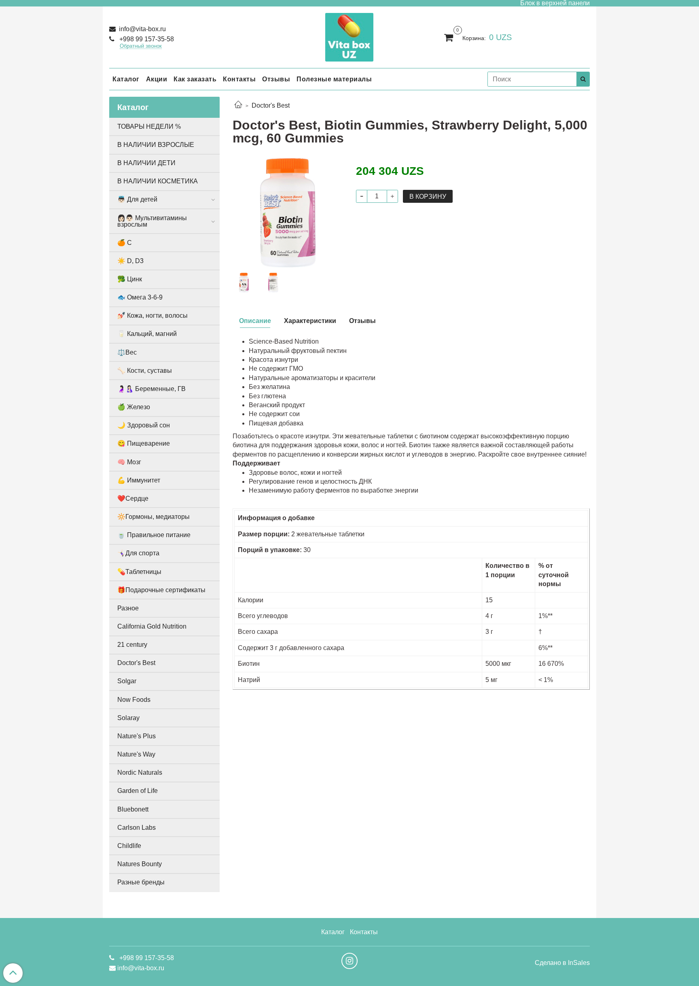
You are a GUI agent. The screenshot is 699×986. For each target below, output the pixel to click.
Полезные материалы (334, 79)
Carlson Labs (136, 827)
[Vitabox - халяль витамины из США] (349, 35)
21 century (132, 644)
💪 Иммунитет (138, 480)
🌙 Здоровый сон (143, 425)
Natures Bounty (139, 864)
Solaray (128, 717)
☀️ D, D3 (130, 260)
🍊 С (124, 242)
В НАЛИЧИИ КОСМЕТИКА (157, 181)
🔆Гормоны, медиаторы (153, 516)
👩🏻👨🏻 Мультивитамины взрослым (152, 221)
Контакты (239, 79)
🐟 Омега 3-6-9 (140, 297)
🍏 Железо (133, 407)
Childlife (129, 845)
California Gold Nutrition (151, 626)
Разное (128, 608)
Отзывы (276, 79)
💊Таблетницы (139, 571)
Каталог (126, 79)
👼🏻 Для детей (137, 199)
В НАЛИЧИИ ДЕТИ (146, 162)
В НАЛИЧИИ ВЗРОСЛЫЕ (155, 144)
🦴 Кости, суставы (144, 370)
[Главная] (238, 105)
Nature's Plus (136, 736)
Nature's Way (136, 754)
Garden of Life (137, 790)
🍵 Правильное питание (154, 534)
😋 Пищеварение (143, 443)
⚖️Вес (127, 352)
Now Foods (133, 699)
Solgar (126, 681)
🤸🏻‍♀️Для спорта (138, 553)
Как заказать (195, 79)
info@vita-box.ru (141, 29)
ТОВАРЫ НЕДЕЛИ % (149, 126)
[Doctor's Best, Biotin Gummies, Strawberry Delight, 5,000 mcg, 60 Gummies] (288, 212)
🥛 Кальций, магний (147, 333)
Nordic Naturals (139, 772)
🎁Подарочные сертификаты (161, 589)
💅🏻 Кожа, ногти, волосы (152, 315)
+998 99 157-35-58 (146, 39)
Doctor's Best (271, 105)
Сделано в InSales (562, 963)
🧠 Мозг (129, 462)
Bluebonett (132, 809)
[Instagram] (349, 961)
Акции (156, 79)
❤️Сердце (132, 498)
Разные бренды (141, 882)
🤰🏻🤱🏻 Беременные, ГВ (151, 388)
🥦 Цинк (129, 279)
